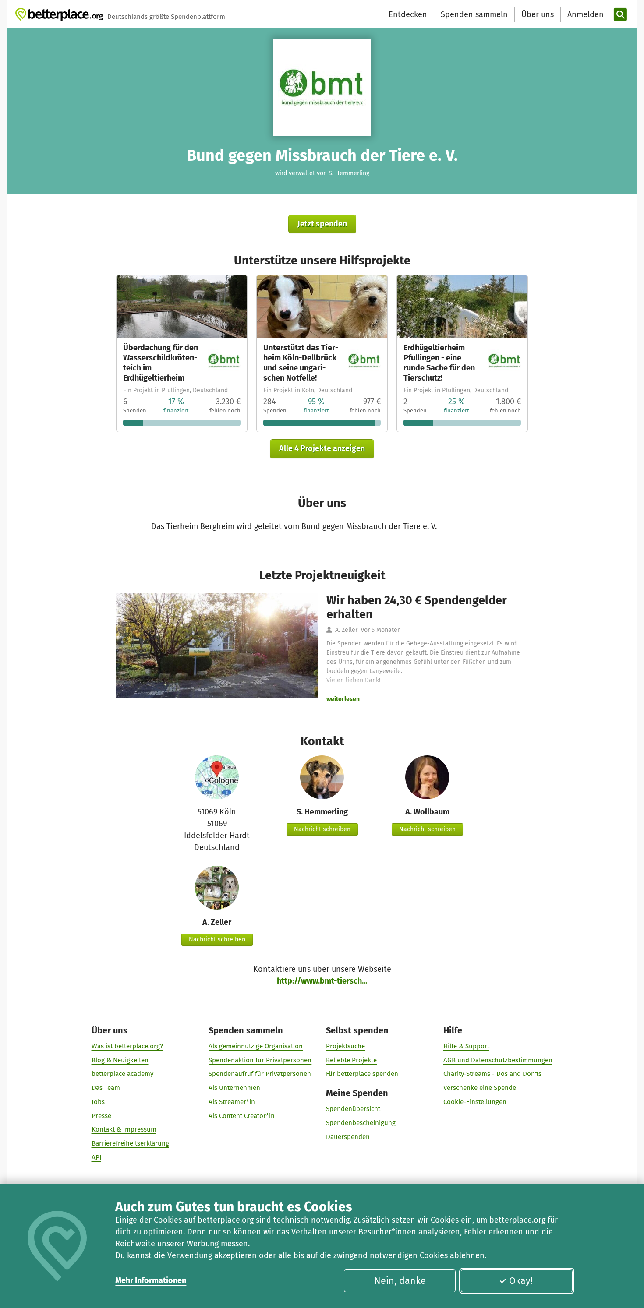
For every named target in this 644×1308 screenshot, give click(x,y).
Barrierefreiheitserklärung (130, 1143)
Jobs (98, 1102)
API (96, 1157)
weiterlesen (343, 699)
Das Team (106, 1088)
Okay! (521, 1281)
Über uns (537, 14)
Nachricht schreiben (322, 829)
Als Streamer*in (232, 1102)
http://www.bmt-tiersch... (322, 981)
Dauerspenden (348, 1137)
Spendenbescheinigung (361, 1123)
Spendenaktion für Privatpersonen (260, 1060)
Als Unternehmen (234, 1088)
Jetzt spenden (322, 224)
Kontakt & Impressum (124, 1129)
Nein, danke (400, 1281)
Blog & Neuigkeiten (120, 1060)
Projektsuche (345, 1046)
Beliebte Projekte (351, 1060)
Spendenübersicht (353, 1109)
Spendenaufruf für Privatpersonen (260, 1074)
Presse (101, 1116)
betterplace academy (122, 1074)
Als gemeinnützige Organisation (256, 1046)
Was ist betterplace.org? (127, 1046)
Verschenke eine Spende (479, 1088)
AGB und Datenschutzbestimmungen (497, 1060)
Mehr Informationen (150, 1280)
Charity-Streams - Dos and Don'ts (492, 1074)
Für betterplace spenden (362, 1074)
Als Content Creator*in (242, 1116)
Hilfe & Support (466, 1046)
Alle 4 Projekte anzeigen (322, 448)
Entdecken (408, 14)
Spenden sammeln (474, 14)
